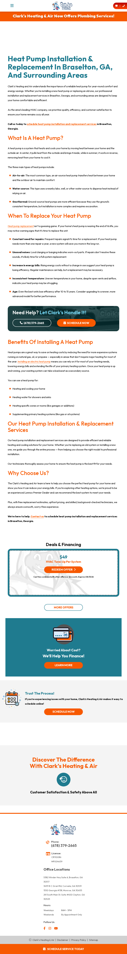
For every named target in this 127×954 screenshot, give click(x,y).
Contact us (37, 516)
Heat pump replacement (21, 226)
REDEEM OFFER (62, 569)
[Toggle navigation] (12, 5)
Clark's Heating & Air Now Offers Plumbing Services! (63, 16)
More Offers (63, 607)
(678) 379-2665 (33, 323)
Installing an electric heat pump (34, 361)
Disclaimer (62, 939)
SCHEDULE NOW (64, 711)
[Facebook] (45, 928)
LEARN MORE (63, 665)
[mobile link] (116, 6)
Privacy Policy (78, 939)
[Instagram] (50, 928)
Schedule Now (78, 323)
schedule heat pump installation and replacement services (61, 124)
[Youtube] (56, 928)
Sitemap (93, 939)
